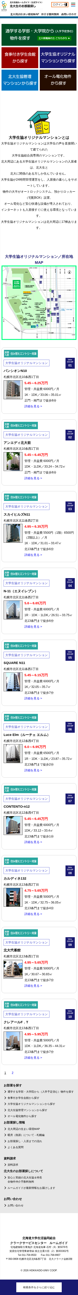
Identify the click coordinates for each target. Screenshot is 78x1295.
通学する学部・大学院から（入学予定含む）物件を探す (41, 1091)
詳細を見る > (33, 406)
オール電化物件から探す (22, 1116)
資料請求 (13, 1164)
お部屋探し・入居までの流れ (25, 1141)
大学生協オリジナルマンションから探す (31, 1103)
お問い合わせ (15, 1205)
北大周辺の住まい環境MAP (24, 1128)
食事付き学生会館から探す (23, 1097)
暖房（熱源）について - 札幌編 (26, 1134)
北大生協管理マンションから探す (27, 1110)
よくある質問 (15, 1147)
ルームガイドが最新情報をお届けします (31, 1187)
